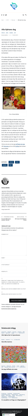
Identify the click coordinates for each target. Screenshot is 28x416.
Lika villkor (8, 395)
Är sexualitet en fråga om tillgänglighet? (13, 400)
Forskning (3, 393)
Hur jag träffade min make (9, 369)
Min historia (19, 395)
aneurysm (3, 331)
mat (15, 32)
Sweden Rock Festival (10, 367)
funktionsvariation (5, 394)
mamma (11, 32)
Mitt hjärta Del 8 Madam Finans (21, 218)
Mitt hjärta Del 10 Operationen (10, 335)
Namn (3, 257)
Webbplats (4, 271)
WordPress (14, 413)
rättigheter (4, 396)
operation (8, 333)
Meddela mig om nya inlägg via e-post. (11, 294)
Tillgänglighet (11, 396)
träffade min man (20, 144)
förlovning (6, 146)
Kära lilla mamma (6, 342)
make (7, 32)
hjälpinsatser (15, 394)
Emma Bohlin (4, 35)
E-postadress (5, 264)
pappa (13, 333)
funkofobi (10, 393)
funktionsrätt (16, 393)
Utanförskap (4, 397)
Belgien (9, 331)
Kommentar (5, 234)
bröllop (17, 146)
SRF (2, 367)
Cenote (18, 412)
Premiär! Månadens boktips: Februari (7, 218)
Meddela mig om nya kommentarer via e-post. (13, 288)
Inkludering (22, 394)
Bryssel (14, 331)
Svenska (6, 414)
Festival (3, 366)
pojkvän (22, 366)
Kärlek (3, 32)
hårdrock (9, 366)
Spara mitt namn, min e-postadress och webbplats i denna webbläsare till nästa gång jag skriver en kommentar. (12, 282)
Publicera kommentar (18, 300)
